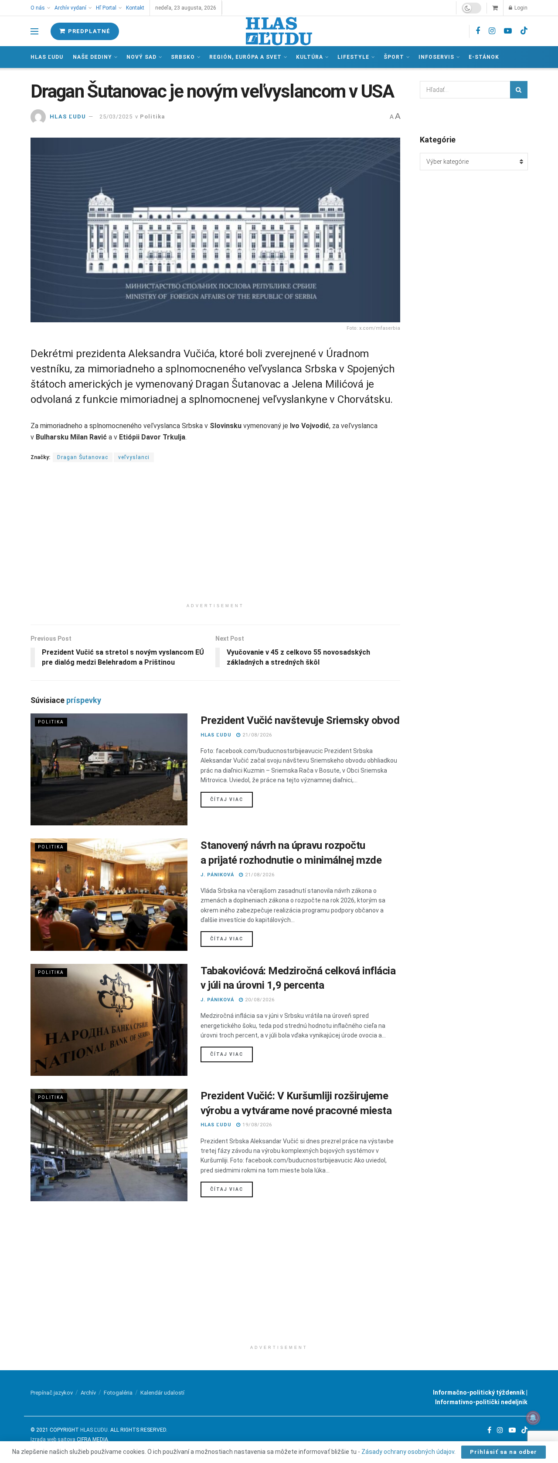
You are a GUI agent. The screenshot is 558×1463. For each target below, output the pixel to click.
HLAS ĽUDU (68, 116)
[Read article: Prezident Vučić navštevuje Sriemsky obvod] (109, 769)
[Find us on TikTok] (524, 31)
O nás (38, 8)
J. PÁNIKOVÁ (217, 875)
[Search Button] (518, 89)
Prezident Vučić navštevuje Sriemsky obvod (300, 720)
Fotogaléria (118, 1392)
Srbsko (183, 57)
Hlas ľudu (47, 57)
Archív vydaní (70, 8)
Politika (152, 116)
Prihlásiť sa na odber (503, 1452)
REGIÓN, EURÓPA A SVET (245, 57)
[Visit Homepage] (279, 31)
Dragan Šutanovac (82, 457)
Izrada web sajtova (53, 1439)
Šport (394, 57)
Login (520, 8)
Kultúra (309, 57)
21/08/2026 (256, 735)
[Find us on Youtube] (508, 31)
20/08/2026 (259, 1000)
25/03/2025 (116, 116)
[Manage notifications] (533, 1418)
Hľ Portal (106, 8)
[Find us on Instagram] (492, 31)
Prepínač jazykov (52, 1392)
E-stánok (484, 57)
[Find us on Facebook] (478, 31)
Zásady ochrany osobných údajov (407, 1451)
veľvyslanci (134, 457)
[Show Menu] (34, 31)
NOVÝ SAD (141, 57)
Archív (88, 1392)
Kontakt (135, 8)
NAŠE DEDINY (92, 57)
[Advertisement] (215, 538)
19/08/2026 (256, 1125)
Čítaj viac (231, 799)
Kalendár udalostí (162, 1392)
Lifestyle (353, 57)
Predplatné (88, 31)
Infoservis (436, 57)
